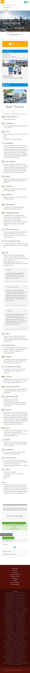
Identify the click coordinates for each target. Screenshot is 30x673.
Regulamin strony (15, 576)
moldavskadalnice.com (21, 614)
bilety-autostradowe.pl (20, 594)
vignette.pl (14, 633)
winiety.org (14, 655)
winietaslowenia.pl (9, 653)
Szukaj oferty (15, 568)
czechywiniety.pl (9, 601)
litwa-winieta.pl (15, 610)
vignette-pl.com (20, 630)
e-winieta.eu (15, 604)
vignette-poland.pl (10, 632)
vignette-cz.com (10, 630)
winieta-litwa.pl (9, 639)
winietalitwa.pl (15, 647)
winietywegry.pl (9, 658)
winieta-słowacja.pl (19, 639)
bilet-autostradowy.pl (9, 594)
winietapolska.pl (10, 650)
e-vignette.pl (8, 604)
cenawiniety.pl (21, 597)
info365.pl (24, 608)
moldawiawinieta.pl (9, 616)
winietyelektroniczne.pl (10, 657)
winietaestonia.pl (7, 647)
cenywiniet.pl (9, 598)
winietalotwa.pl (23, 647)
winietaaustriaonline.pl (19, 642)
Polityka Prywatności (15, 574)
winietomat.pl (6, 655)
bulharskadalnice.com (11, 597)
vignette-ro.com (20, 632)
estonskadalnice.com (9, 608)
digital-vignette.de (20, 602)
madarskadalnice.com (8, 614)
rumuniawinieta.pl (9, 620)
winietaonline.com (20, 648)
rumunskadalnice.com (20, 620)
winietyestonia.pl (21, 657)
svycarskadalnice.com (9, 626)
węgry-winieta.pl (19, 660)
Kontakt (15, 580)
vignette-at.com (10, 629)
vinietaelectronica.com (17, 635)
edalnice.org (22, 604)
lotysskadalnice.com (19, 613)
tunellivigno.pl (20, 627)
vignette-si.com (7, 633)
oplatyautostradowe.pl (10, 617)
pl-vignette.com (21, 617)
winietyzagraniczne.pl (19, 658)
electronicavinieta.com (18, 605)
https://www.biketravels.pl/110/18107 (11, 78)
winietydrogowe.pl (22, 655)
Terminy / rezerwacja (16, 44)
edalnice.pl (8, 605)
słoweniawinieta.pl (11, 627)
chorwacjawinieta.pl (19, 598)
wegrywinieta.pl (21, 636)
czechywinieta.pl (20, 599)
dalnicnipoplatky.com (20, 601)
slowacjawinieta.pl (10, 625)
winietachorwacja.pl (10, 645)
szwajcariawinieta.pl (21, 626)
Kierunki (15, 570)
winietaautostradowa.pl (10, 644)
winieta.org (24, 641)
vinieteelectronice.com (10, 636)
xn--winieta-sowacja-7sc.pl (21, 663)
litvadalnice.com (7, 610)
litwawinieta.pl (24, 610)
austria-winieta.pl (10, 592)
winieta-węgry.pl (16, 641)
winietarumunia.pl (19, 650)
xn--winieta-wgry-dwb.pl (15, 664)
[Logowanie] (6, 9)
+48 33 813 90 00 (9, 5)
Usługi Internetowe (15, 582)
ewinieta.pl (18, 608)
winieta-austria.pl (10, 638)
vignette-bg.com (20, 629)
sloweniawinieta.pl (20, 625)
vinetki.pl (9, 635)
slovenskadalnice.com (20, 622)
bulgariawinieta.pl (20, 595)
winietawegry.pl (20, 654)
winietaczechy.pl (20, 645)
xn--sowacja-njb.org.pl (8, 661)
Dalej (14, 509)
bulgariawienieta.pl (10, 595)
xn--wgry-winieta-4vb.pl (8, 663)
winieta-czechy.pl (20, 638)
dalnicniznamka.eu (9, 602)
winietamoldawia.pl (10, 648)
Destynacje (15, 572)
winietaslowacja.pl (20, 651)
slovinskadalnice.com (10, 623)
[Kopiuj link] (21, 78)
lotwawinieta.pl (9, 613)
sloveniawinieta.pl (9, 622)
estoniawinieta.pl (21, 607)
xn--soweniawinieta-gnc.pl (21, 661)
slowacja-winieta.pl (20, 623)
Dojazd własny (8, 540)
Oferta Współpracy (15, 584)
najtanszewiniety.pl (20, 616)
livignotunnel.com (15, 611)
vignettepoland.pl (23, 633)
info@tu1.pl (7, 7)
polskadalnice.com (9, 619)
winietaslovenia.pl (10, 651)
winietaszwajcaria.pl (20, 653)
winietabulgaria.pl (21, 644)
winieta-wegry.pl (7, 641)
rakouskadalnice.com (20, 619)
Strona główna (9, 32)
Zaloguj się (15, 578)
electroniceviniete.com (10, 607)
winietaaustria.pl (9, 642)
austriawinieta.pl (20, 592)
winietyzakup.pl (10, 660)
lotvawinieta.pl (24, 611)
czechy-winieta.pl (10, 599)
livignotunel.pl (5, 611)
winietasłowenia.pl (10, 654)
